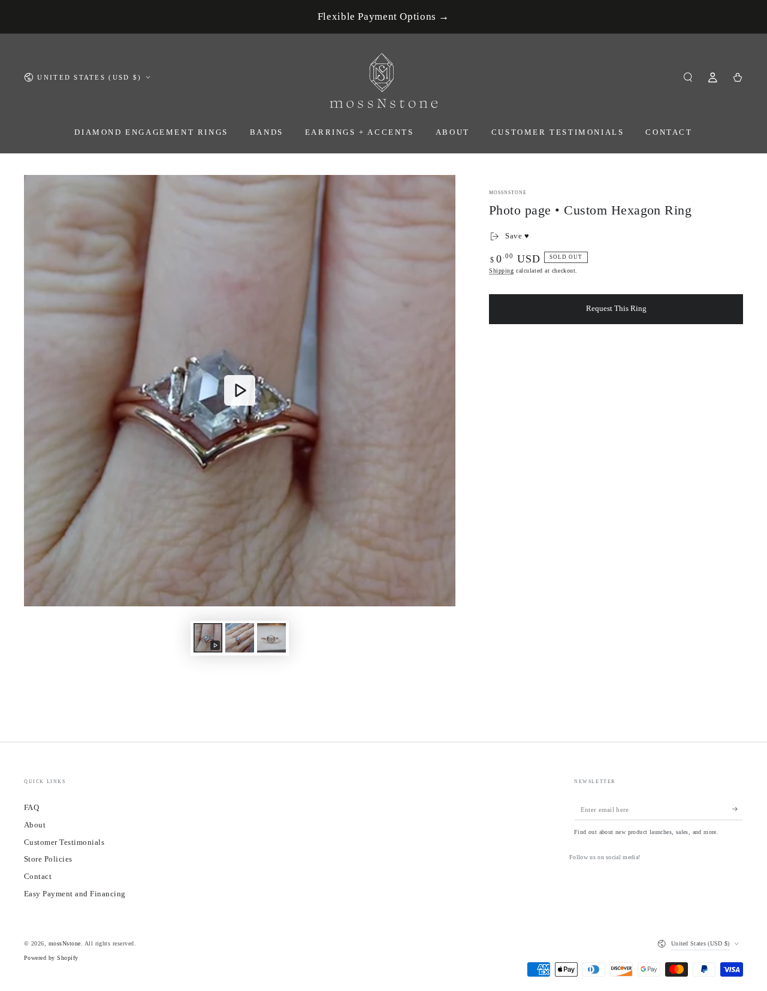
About (35, 825)
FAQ (31, 807)
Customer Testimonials (64, 842)
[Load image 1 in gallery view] (239, 637)
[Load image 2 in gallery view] (271, 637)
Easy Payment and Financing (74, 894)
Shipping (501, 270)
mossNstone (508, 192)
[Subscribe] (737, 809)
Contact (38, 876)
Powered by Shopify (51, 957)
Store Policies (48, 859)
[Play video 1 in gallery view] (208, 637)
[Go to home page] (384, 77)
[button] (687, 77)
